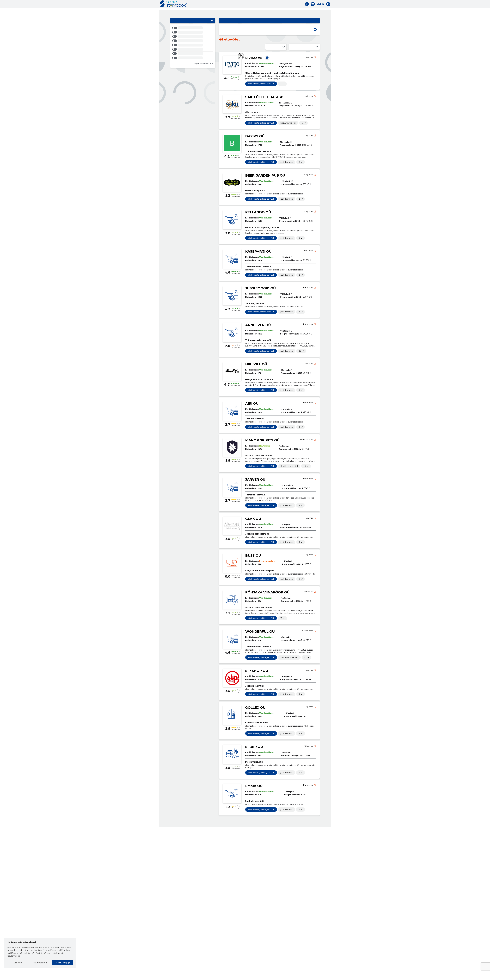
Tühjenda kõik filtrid (202, 63)
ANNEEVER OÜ (258, 325)
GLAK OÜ (253, 519)
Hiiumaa (309, 363)
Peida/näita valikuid (212, 20)
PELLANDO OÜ (258, 212)
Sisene (320, 4)
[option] (192, 28)
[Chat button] (307, 4)
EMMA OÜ (254, 786)
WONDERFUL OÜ (260, 631)
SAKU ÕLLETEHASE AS (265, 97)
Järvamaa (309, 591)
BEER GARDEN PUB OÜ (265, 175)
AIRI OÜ (252, 403)
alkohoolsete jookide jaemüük (261, 84)
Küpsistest (17, 963)
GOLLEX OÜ (255, 707)
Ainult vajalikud (40, 963)
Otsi (315, 29)
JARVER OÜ (255, 479)
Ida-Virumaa (308, 630)
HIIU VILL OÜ (256, 364)
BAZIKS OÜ (255, 136)
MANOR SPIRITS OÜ (262, 440)
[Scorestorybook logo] (173, 4)
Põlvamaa (309, 746)
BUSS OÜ (253, 555)
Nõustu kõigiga (62, 963)
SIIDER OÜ (254, 747)
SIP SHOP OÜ (256, 671)
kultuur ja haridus (288, 123)
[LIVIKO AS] (267, 57)
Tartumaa (309, 250)
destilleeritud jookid (289, 466)
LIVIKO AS (253, 58)
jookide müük (286, 162)
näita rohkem (281, 84)
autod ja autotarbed (289, 657)
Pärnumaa (308, 287)
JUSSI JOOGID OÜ (260, 288)
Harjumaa (309, 57)
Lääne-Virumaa (306, 439)
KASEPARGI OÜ (258, 251)
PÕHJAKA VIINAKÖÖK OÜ (267, 592)
